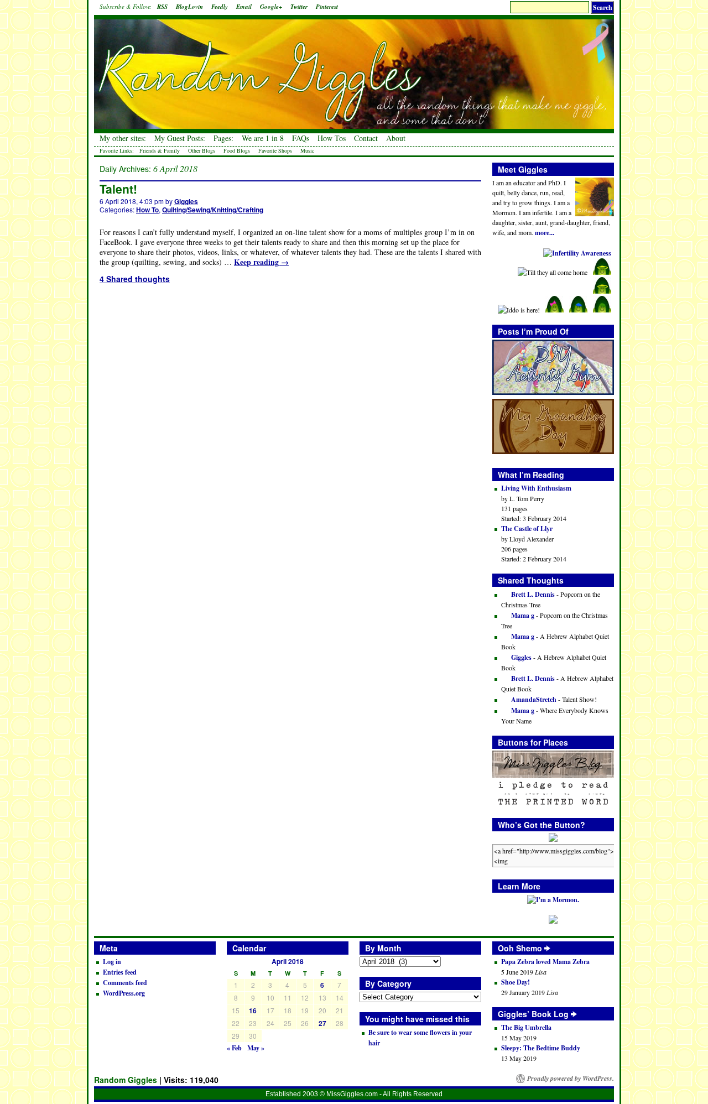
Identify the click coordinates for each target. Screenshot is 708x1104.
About (395, 138)
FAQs (300, 138)
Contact (366, 138)
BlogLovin (189, 6)
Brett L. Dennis (532, 594)
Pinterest (327, 6)
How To (147, 210)
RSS (162, 6)
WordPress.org (124, 993)
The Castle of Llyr (527, 528)
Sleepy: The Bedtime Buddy (540, 1048)
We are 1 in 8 (263, 138)
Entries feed (120, 972)
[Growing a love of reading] (574, 1013)
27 (322, 1023)
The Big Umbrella (526, 1027)
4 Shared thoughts (135, 278)
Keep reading (261, 262)
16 (253, 1011)
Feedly (219, 6)
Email (244, 6)
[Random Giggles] (354, 66)
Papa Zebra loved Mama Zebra (545, 961)
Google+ (271, 6)
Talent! (118, 188)
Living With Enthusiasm (536, 488)
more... (544, 232)
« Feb (234, 1048)
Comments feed (125, 982)
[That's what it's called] (547, 948)
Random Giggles (125, 1079)
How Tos (331, 138)
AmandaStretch (532, 699)
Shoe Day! (515, 982)
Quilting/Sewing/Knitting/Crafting (212, 210)
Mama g (521, 615)
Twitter (299, 6)
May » (255, 1048)
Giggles (186, 201)
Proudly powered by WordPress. (570, 1078)
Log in (112, 961)
